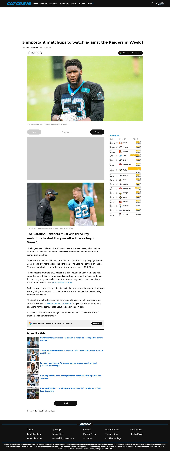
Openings (56, 429)
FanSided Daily (34, 434)
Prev (34, 132)
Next (97, 132)
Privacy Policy (89, 434)
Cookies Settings (113, 438)
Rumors (43, 3)
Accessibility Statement (63, 438)
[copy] (41, 52)
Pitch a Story (58, 434)
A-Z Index (87, 438)
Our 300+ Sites (112, 429)
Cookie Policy (136, 434)
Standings (64, 3)
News (35, 3)
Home (29, 411)
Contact (87, 429)
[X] (157, 3)
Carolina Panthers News (45, 411)
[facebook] (152, 3)
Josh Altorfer (31, 47)
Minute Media (15, 444)
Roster (73, 3)
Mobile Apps (136, 429)
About (30, 429)
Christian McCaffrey (62, 282)
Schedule (53, 3)
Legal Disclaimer (35, 438)
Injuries (82, 3)
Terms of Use (111, 434)
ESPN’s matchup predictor (59, 303)
